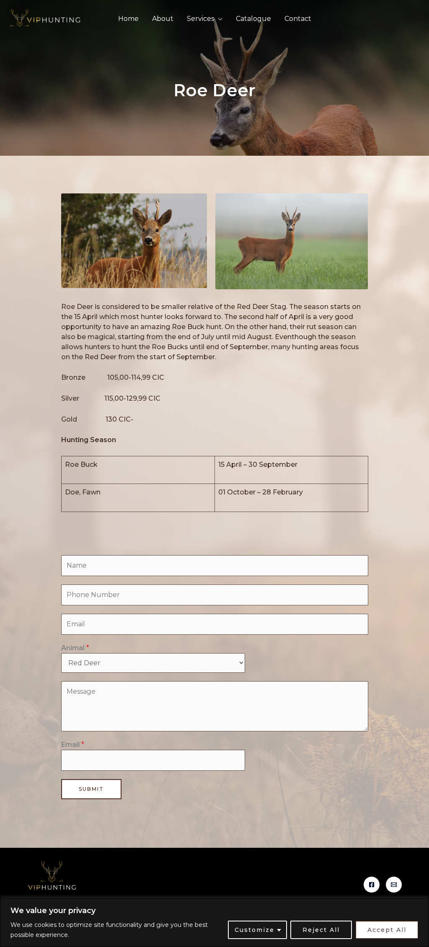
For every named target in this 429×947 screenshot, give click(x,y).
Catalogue (253, 19)
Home (128, 19)
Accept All (386, 930)
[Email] (394, 885)
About (162, 19)
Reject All (321, 930)
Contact (297, 19)
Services (200, 19)
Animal (75, 648)
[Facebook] (372, 885)
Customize (254, 930)
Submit (91, 789)
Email (72, 745)
